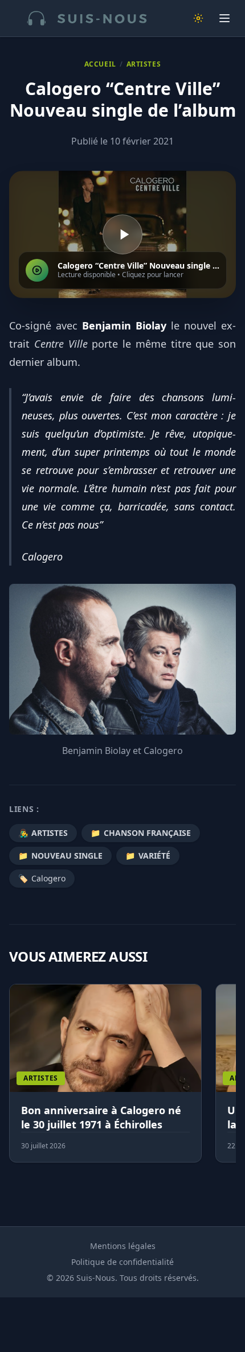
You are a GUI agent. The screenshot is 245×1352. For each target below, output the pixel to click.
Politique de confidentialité (122, 1261)
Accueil (100, 64)
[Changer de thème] (198, 18)
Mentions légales (123, 1245)
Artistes (143, 64)
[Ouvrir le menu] (224, 18)
